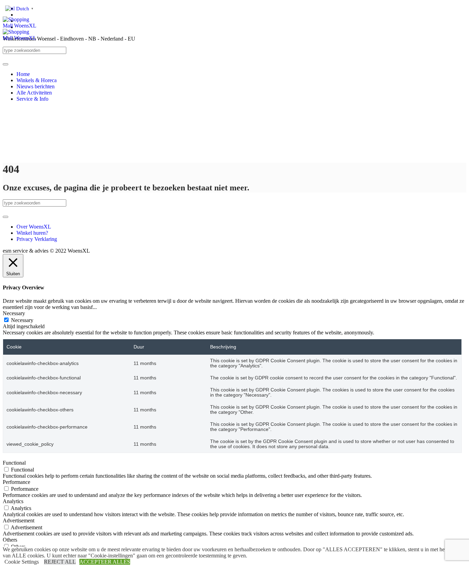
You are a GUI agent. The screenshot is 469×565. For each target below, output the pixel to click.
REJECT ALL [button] (60, 562)
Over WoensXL (33, 227)
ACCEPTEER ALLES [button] (104, 562)
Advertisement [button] (18, 520)
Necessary (22, 320)
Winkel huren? (32, 233)
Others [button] (10, 540)
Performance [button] (16, 482)
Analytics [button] (13, 501)
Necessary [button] (14, 313)
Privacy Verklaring (36, 239)
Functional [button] (14, 463)
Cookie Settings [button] (21, 562)
